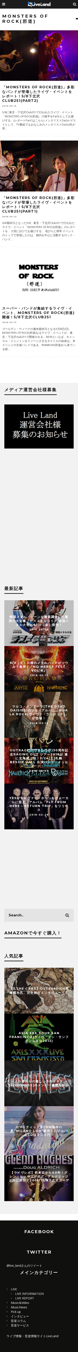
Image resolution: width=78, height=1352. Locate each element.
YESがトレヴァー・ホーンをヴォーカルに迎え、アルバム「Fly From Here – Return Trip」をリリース (39, 804)
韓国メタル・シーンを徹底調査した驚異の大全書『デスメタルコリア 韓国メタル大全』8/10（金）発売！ (39, 620)
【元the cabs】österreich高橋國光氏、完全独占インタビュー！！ (39, 990)
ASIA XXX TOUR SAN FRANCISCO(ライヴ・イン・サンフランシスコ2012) (39, 1037)
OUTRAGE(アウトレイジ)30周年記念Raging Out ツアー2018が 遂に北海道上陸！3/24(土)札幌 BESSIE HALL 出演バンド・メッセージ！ (39, 758)
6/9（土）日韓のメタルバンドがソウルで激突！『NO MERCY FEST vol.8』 (39, 666)
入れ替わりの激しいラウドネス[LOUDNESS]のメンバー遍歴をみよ (39, 1083)
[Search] (74, 4)
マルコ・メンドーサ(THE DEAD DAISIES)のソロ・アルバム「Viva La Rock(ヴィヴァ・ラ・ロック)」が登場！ (39, 712)
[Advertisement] (39, 488)
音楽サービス (20, 1325)
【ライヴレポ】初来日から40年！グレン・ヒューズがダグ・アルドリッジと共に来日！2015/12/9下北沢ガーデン (39, 1178)
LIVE (14, 1289)
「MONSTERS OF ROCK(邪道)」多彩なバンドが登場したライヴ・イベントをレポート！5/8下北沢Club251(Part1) (38, 204)
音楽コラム (18, 1321)
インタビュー (20, 1316)
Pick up (16, 1312)
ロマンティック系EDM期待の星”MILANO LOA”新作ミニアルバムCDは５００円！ (39, 1130)
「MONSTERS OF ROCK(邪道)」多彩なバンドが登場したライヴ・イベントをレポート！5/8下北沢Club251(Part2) (38, 94)
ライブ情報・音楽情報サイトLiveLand (32, 1336)
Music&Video (20, 1303)
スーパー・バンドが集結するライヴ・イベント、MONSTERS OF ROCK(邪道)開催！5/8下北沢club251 (38, 312)
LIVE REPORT (24, 1298)
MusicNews (19, 1307)
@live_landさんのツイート (24, 1265)
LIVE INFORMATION (29, 1294)
